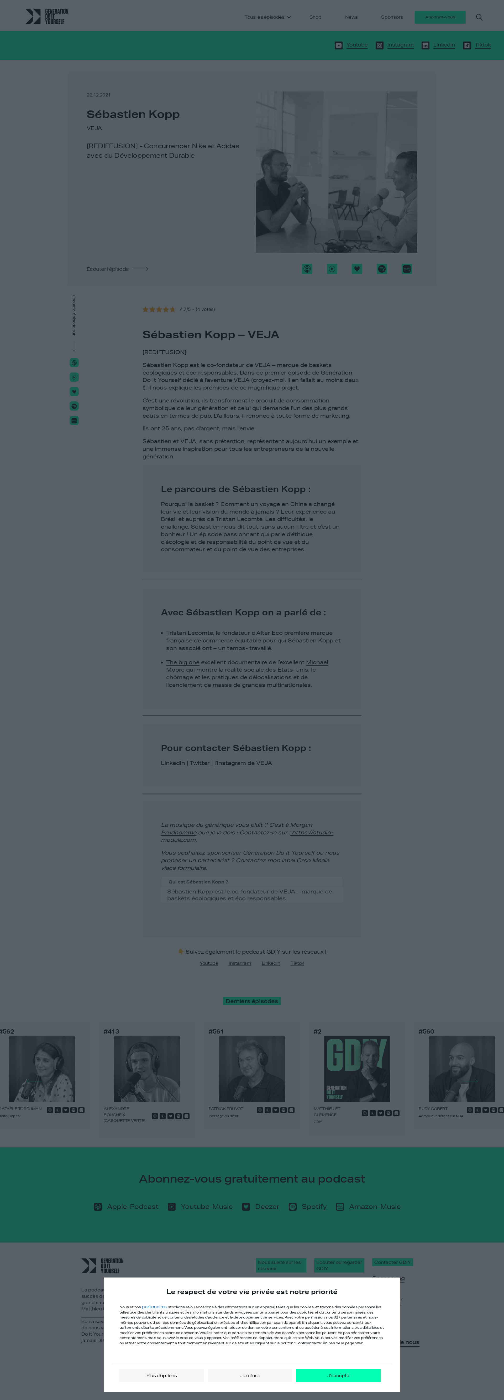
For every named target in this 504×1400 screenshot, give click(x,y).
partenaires (154, 1306)
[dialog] (252, 1335)
